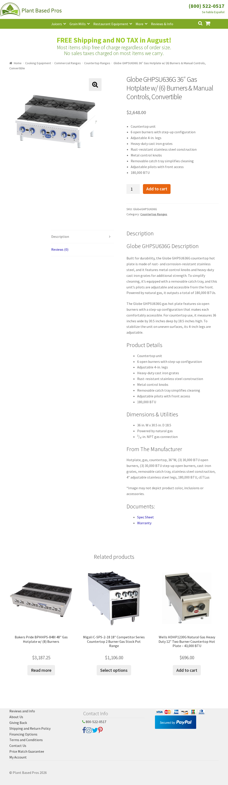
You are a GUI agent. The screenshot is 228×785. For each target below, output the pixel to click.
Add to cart (156, 188)
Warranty (144, 523)
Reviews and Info (22, 711)
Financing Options (23, 734)
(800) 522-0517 (206, 5)
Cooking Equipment (38, 63)
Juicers (56, 24)
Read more (41, 670)
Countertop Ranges (97, 63)
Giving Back (18, 722)
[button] (95, 84)
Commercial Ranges (67, 63)
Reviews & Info (162, 24)
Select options (114, 670)
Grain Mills (77, 24)
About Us (16, 717)
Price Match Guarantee (26, 751)
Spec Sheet (145, 517)
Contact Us (17, 745)
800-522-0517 (95, 721)
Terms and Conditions (26, 740)
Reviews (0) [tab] (59, 249)
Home (18, 63)
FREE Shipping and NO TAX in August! (114, 40)
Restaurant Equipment (110, 24)
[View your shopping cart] (211, 23)
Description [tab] (60, 236)
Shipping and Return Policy (30, 728)
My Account (18, 757)
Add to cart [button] (186, 670)
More (139, 24)
